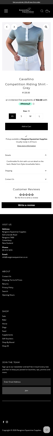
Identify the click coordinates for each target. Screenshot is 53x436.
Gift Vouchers (7, 338)
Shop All (5, 346)
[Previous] (7, 27)
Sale (4, 316)
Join (26, 390)
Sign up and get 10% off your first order (26, 2)
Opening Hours (8, 295)
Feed (4, 331)
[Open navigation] (8, 11)
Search (5, 291)
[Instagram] (7, 422)
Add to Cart (26, 126)
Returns (5, 284)
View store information (26, 146)
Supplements (7, 335)
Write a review (26, 205)
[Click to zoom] (46, 27)
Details (8, 155)
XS (12, 116)
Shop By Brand (8, 342)
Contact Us (9, 179)
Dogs (4, 327)
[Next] (14, 27)
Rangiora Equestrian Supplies (29, 430)
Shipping (8, 170)
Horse (4, 323)
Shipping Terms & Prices (12, 280)
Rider (4, 320)
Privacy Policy (7, 287)
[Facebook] (3, 422)
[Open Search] (42, 11)
